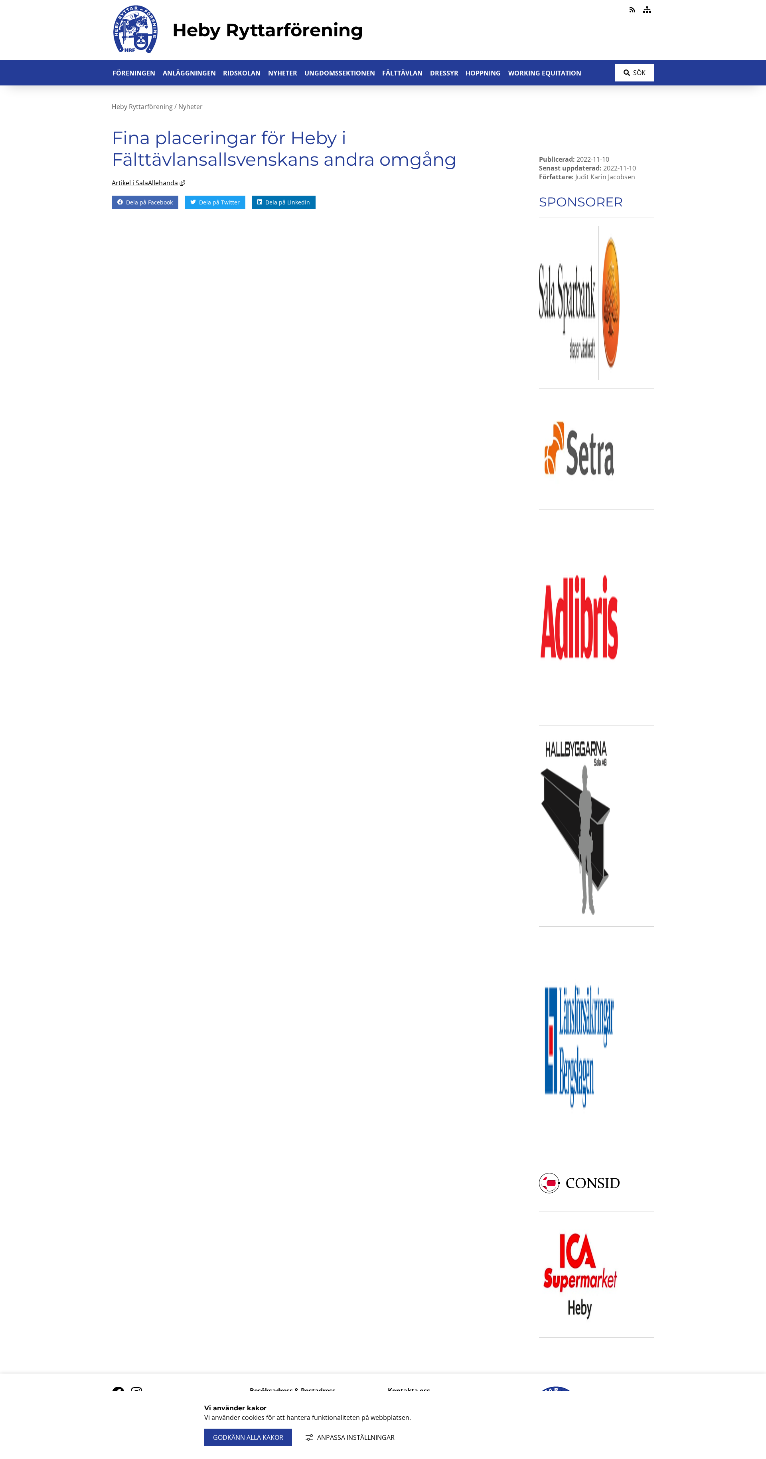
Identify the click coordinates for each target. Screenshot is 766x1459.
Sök (639, 72)
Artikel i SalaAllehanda (148, 182)
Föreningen (134, 73)
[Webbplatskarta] (647, 9)
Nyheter (282, 73)
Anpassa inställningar (356, 1437)
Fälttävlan (402, 73)
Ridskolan (242, 73)
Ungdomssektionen (339, 73)
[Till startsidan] (136, 54)
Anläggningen (189, 73)
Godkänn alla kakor (248, 1437)
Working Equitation (544, 73)
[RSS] (633, 9)
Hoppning (483, 73)
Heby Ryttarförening (142, 106)
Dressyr (444, 73)
